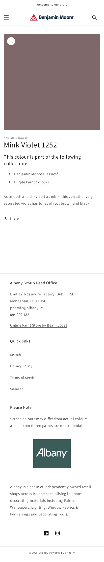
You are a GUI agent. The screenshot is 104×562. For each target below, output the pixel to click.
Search (15, 354)
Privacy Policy (21, 366)
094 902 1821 (20, 314)
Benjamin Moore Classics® (36, 173)
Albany (43, 552)
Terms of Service (23, 377)
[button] (6, 17)
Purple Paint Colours (31, 182)
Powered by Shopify (62, 552)
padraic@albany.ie (26, 307)
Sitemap (16, 389)
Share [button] (14, 218)
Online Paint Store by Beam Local (38, 325)
